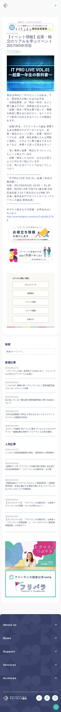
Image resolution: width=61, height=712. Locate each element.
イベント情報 (30, 302)
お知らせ (30, 319)
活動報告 (30, 293)
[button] (56, 707)
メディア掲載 (30, 311)
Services (9, 664)
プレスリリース (30, 285)
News (7, 638)
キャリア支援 (14, 52)
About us (10, 624)
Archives (9, 678)
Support (9, 651)
